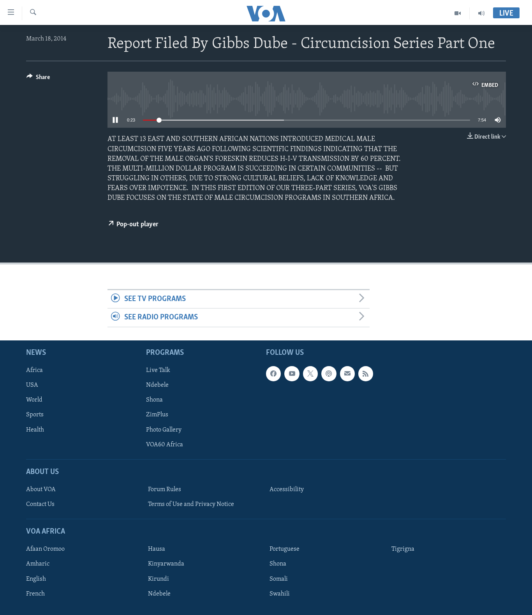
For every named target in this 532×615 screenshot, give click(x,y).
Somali (279, 579)
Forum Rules (164, 489)
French (35, 593)
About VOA (41, 489)
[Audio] (481, 13)
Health (35, 429)
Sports (35, 415)
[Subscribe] (347, 373)
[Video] (458, 13)
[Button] (38, 79)
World (34, 400)
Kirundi (158, 579)
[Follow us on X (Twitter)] (310, 373)
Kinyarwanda (166, 564)
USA (32, 385)
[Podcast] (328, 373)
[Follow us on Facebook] (273, 373)
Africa (34, 370)
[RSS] (365, 373)
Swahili (280, 593)
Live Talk (158, 370)
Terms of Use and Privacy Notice (191, 504)
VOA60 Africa (164, 444)
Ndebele (157, 385)
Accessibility (287, 489)
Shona (154, 400)
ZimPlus (157, 415)
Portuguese (284, 549)
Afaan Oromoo (45, 549)
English (36, 579)
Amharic (37, 564)
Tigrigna (402, 549)
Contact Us (40, 504)
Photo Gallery (163, 429)
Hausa (156, 549)
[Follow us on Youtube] (291, 373)
